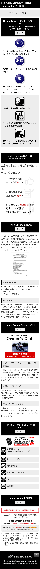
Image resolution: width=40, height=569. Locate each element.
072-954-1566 (16, 5)
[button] (37, 4)
